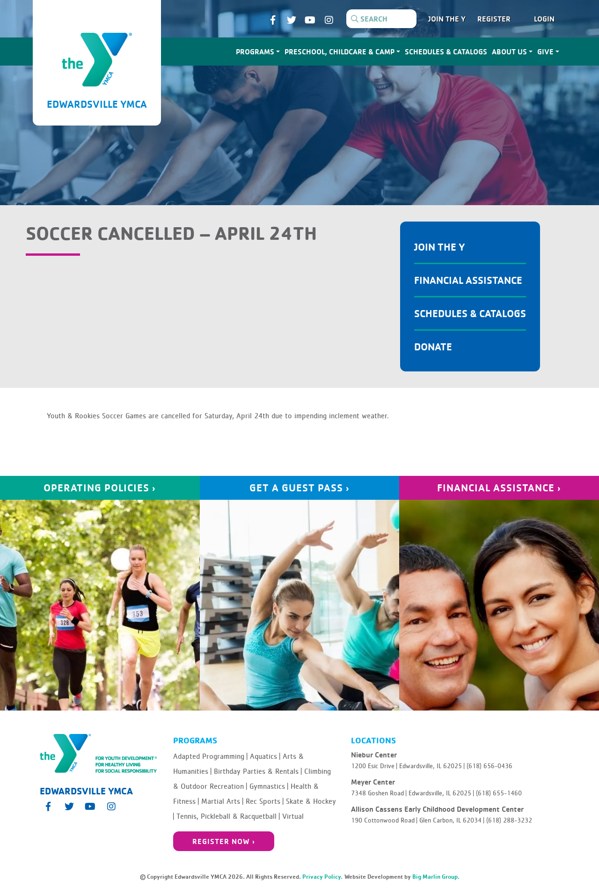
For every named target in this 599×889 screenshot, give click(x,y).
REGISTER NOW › (223, 841)
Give (545, 51)
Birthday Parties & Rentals (258, 771)
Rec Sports (265, 801)
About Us (509, 51)
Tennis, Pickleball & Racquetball (228, 816)
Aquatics (265, 756)
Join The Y (439, 246)
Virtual (293, 816)
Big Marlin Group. (436, 877)
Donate (433, 346)
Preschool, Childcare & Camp (339, 51)
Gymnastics (268, 786)
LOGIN (544, 18)
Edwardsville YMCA (97, 103)
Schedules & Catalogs (446, 51)
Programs (255, 51)
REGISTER (494, 18)
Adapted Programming (210, 756)
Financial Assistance (468, 280)
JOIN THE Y (447, 18)
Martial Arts (222, 801)
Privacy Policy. (322, 877)
